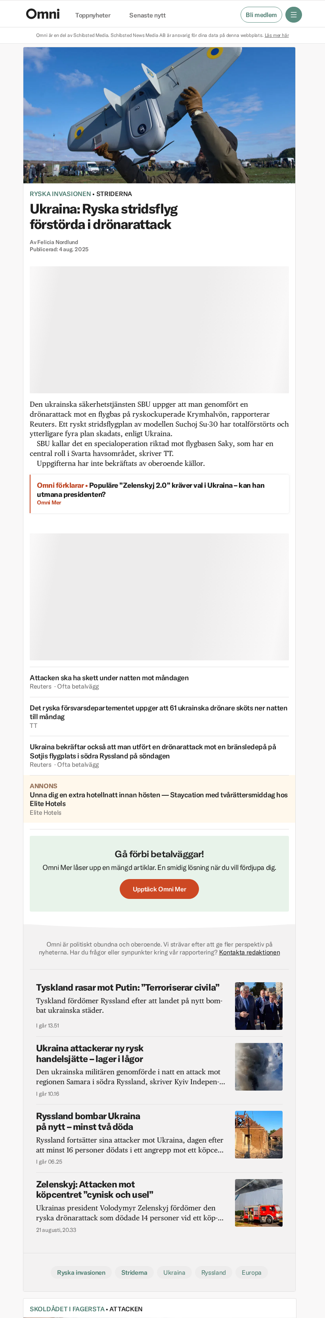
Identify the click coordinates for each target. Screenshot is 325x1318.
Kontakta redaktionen (249, 952)
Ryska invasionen (60, 194)
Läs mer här (277, 35)
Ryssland (213, 1272)
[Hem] (42, 13)
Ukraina (174, 1272)
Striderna (114, 194)
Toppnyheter (92, 15)
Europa (252, 1272)
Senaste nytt (147, 15)
